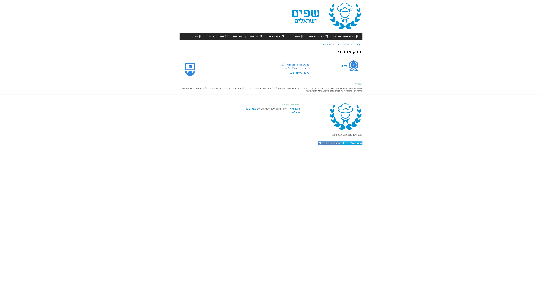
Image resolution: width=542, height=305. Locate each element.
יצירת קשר (295, 109)
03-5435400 (296, 72)
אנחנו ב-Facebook (332, 143)
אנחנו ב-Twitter (356, 143)
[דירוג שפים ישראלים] (345, 16)
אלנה (343, 66)
